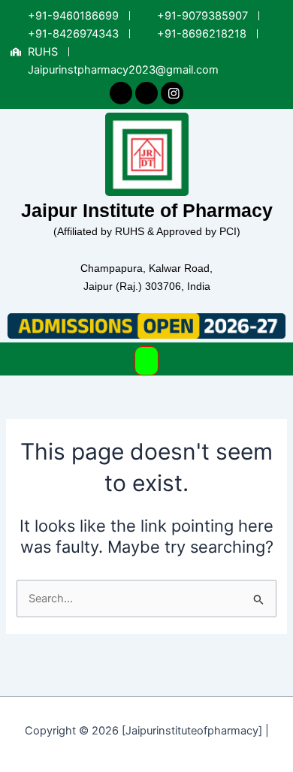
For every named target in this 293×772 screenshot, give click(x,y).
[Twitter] (146, 94)
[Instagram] (172, 93)
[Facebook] (121, 94)
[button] (146, 360)
